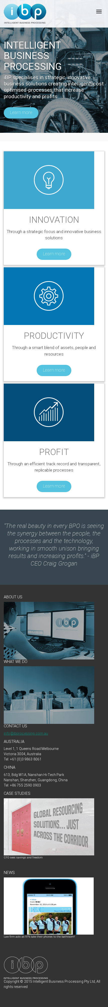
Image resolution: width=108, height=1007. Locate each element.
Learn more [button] (21, 112)
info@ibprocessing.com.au (26, 733)
